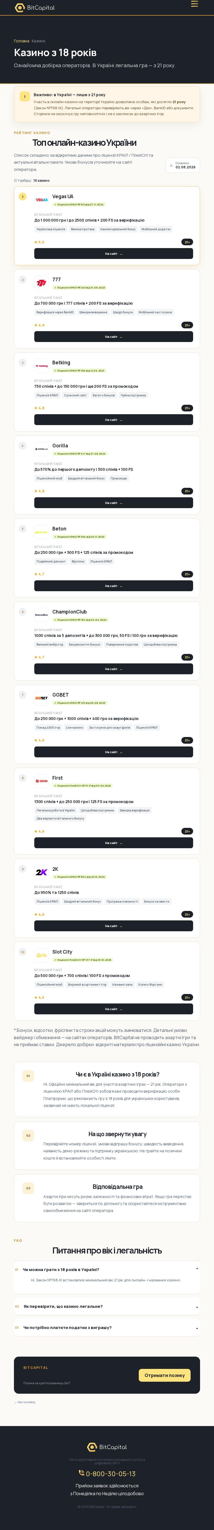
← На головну (24, 1401)
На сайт (114, 253)
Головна (21, 40)
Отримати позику (165, 1375)
